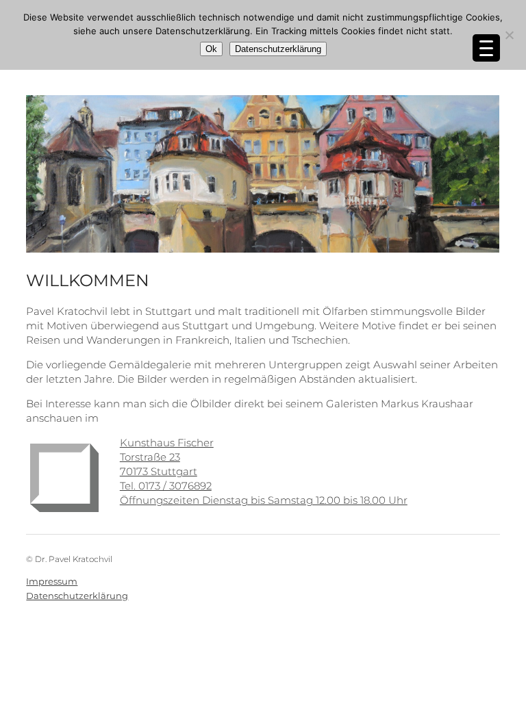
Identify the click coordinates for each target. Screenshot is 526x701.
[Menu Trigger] (486, 48)
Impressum (51, 581)
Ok (211, 49)
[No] (509, 35)
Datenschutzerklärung (77, 595)
